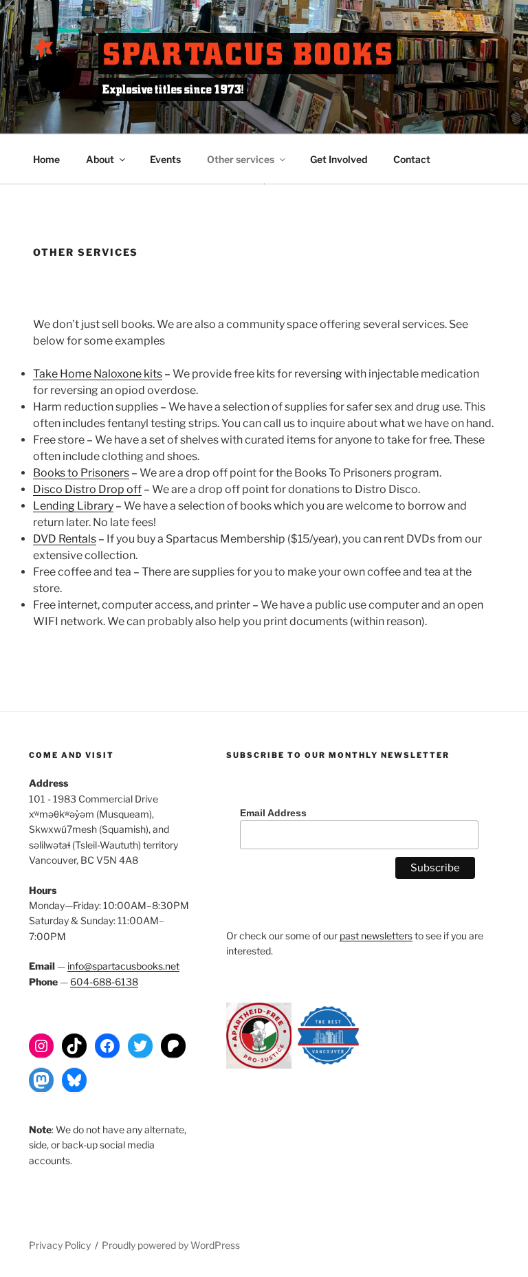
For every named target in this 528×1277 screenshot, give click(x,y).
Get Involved (338, 159)
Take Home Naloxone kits (97, 373)
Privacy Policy (60, 1245)
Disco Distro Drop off (87, 489)
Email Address (273, 812)
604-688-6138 (104, 981)
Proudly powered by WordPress (171, 1245)
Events (165, 159)
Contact (411, 159)
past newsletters (376, 935)
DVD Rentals (64, 538)
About (100, 159)
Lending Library (73, 505)
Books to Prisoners (81, 472)
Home (46, 159)
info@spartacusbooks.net (123, 966)
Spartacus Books (247, 53)
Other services (240, 159)
